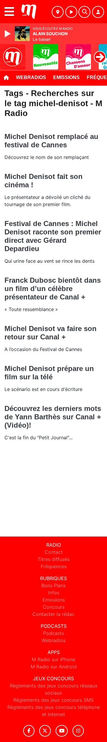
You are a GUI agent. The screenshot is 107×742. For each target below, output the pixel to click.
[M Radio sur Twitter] (45, 731)
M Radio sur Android (54, 667)
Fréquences (54, 566)
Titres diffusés (53, 559)
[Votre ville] (58, 12)
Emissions (66, 77)
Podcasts (53, 633)
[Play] (8, 33)
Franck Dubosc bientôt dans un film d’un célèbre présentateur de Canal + (52, 288)
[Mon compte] (98, 12)
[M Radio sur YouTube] (62, 731)
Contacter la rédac (53, 614)
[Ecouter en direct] (71, 12)
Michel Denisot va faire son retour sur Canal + (50, 332)
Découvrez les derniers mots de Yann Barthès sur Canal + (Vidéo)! (52, 416)
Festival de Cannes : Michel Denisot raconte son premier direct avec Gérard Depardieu (52, 236)
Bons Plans (53, 585)
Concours (53, 607)
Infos (53, 593)
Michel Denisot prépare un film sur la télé (49, 372)
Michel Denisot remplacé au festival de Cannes (51, 140)
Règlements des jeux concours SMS (53, 700)
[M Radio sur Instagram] (78, 731)
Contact (54, 552)
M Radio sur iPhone (53, 659)
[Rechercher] (84, 12)
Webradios (31, 77)
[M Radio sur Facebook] (28, 731)
